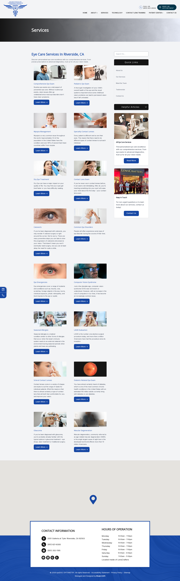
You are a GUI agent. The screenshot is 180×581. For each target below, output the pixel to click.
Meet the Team (121, 83)
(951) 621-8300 (54, 544)
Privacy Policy (116, 573)
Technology (117, 13)
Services (104, 13)
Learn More (40, 102)
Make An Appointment (168, 7)
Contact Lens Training (135, 13)
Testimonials (120, 89)
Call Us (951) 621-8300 (149, 7)
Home (85, 13)
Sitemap (127, 573)
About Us (119, 70)
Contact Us (171, 13)
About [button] (93, 13)
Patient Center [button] (155, 13)
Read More (131, 160)
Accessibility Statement (100, 573)
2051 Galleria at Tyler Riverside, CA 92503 (66, 538)
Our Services (120, 77)
